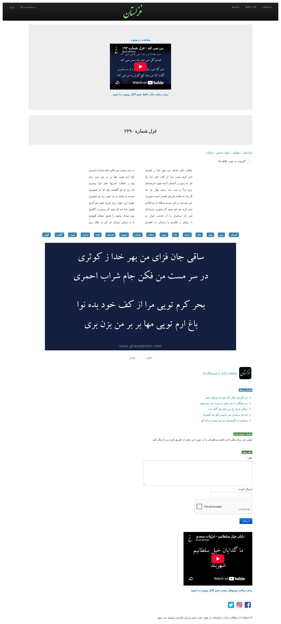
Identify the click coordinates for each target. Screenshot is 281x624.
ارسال (245, 521)
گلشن (59, 234)
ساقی (151, 234)
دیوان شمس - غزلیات (218, 152)
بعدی (132, 357)
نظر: (249, 457)
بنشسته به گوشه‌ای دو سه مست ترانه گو (224, 420)
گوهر (46, 234)
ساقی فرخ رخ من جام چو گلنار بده (228, 408)
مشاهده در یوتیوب (141, 39)
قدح (98, 234)
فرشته (110, 234)
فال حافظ (250, 6)
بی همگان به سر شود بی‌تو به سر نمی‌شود (224, 403)
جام (199, 234)
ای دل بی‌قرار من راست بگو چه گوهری (225, 414)
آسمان (234, 234)
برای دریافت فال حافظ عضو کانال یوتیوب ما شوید (140, 94)
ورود (12, 6)
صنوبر (124, 234)
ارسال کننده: (245, 489)
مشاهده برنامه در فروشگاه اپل (219, 373)
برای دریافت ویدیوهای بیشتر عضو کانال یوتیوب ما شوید (221, 590)
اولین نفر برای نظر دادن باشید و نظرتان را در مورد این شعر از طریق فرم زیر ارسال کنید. (202, 439)
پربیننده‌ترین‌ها (28, 6)
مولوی (236, 152)
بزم (221, 234)
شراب (137, 234)
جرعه (187, 234)
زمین (164, 234)
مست (85, 234)
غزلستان (266, 6)
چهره (72, 234)
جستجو (236, 6)
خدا (175, 234)
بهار (210, 234)
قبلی (148, 357)
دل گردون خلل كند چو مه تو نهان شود (226, 397)
